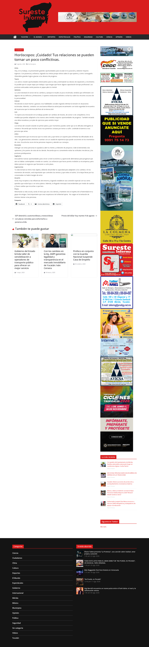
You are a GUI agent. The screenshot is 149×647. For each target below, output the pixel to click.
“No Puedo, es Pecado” (92, 579)
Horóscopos (32, 64)
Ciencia (109, 37)
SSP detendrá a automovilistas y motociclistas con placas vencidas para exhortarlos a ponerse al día (34, 219)
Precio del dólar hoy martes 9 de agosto (78, 216)
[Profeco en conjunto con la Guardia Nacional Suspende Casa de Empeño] (84, 235)
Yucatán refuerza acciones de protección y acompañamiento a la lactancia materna (120, 483)
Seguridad (88, 37)
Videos (128, 37)
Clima (14, 563)
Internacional (17, 593)
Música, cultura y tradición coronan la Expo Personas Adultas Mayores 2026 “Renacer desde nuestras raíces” (120, 493)
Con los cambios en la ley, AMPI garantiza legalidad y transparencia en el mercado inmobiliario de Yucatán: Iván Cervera (55, 260)
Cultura (99, 37)
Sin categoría (17, 628)
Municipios (16, 608)
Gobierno (16, 588)
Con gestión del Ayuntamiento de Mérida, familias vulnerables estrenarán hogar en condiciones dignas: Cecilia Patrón (120, 464)
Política (77, 37)
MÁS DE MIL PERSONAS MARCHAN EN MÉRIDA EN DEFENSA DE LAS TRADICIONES (122, 474)
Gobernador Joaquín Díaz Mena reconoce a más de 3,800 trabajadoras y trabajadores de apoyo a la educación (121, 503)
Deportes (51, 37)
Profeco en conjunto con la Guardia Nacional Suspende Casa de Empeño (83, 255)
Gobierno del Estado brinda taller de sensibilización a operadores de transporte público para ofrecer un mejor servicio (25, 260)
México (15, 603)
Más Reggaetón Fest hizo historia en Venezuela (101, 570)
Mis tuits (103, 527)
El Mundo (38, 37)
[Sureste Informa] (15, 37)
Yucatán (24, 37)
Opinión (119, 37)
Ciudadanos (19, 50)
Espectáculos (64, 37)
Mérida (15, 598)
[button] (29, 37)
